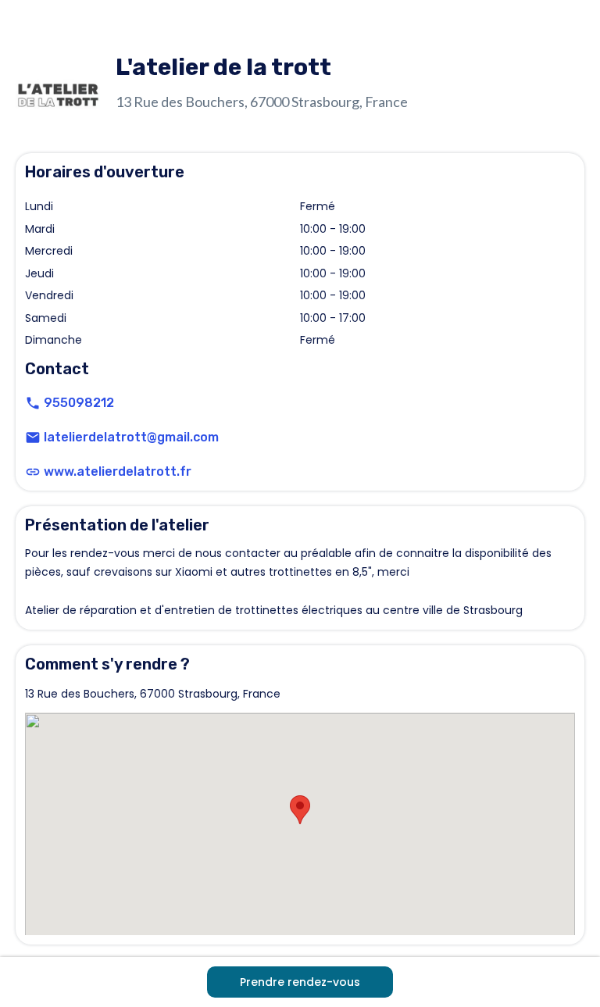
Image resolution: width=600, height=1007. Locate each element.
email (33, 437)
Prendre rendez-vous (300, 982)
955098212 (79, 402)
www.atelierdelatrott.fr (117, 471)
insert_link (33, 472)
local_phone (33, 403)
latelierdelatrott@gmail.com (131, 437)
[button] (300, 809)
